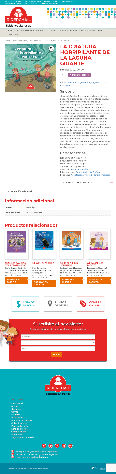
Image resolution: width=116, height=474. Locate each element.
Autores (39, 31)
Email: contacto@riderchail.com (31, 457)
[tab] (20, 191)
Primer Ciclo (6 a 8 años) (88, 172)
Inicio (7, 41)
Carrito (14, 412)
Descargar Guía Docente (77, 182)
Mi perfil (18, 1)
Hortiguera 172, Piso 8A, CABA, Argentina (58, 1)
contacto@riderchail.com (49, 3)
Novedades (17, 434)
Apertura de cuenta (93, 31)
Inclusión (105, 175)
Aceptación (76, 175)
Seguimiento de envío (22, 437)
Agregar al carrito (79, 75)
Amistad (87, 175)
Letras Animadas (19, 41)
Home (10, 31)
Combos (30, 31)
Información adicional (20, 191)
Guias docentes (19, 423)
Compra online (18, 431)
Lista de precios (19, 429)
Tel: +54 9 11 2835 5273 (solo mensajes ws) (36, 454)
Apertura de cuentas (21, 420)
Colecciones (19, 31)
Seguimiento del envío (33, 1)
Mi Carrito (8, 1)
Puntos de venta (19, 426)
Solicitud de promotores (71, 31)
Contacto (13, 35)
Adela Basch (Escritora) (78, 82)
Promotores (17, 417)
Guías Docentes (51, 31)
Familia (96, 175)
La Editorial (17, 403)
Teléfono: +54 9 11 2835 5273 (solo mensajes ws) (21, 3)
